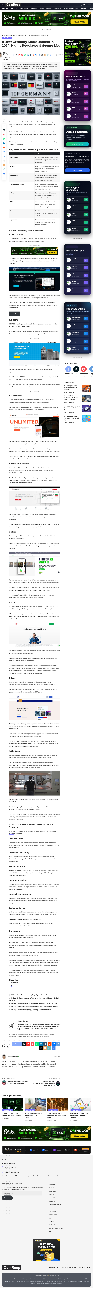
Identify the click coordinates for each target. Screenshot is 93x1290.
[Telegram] (82, 1267)
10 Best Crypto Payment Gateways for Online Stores (72, 408)
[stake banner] (46, 19)
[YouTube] (62, 1267)
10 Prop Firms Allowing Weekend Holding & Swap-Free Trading (34, 1006)
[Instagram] (65, 1267)
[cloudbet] (77, 53)
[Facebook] (68, 372)
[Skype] (75, 1267)
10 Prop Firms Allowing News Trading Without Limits (33, 1115)
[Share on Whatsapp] (25, 54)
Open (86, 260)
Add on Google (77, 170)
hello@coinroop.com (77, 144)
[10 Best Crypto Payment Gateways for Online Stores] (86, 408)
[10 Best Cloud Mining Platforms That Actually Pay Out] (86, 418)
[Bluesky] (87, 1267)
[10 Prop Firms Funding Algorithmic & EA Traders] (12, 1104)
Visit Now (14, 314)
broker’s (20, 870)
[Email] (44, 54)
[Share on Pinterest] (22, 54)
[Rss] (90, 1267)
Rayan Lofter (13, 1057)
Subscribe (7, 1198)
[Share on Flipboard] (19, 54)
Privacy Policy (23, 1036)
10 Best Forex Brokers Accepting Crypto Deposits (29, 995)
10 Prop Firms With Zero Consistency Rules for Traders (79, 1115)
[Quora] (77, 1267)
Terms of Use (32, 1034)
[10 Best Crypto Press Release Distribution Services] (86, 388)
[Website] (59, 1056)
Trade (86, 199)
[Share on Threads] (42, 54)
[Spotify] (80, 1267)
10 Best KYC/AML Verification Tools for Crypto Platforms (71, 398)
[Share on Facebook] (13, 54)
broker (28, 324)
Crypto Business (69, 392)
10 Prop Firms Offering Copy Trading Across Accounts (31, 1010)
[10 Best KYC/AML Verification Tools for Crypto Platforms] (86, 398)
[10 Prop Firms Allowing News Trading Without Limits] (35, 1104)
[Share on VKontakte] (36, 54)
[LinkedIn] (70, 1267)
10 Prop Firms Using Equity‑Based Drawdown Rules (56, 1115)
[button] (3, 5)
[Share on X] (16, 54)
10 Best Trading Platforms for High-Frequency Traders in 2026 (34, 1003)
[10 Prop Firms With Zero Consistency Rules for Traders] (80, 1104)
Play (86, 86)
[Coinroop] (13, 5)
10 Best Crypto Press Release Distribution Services (70, 387)
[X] (76, 372)
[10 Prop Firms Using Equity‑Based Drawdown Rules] (57, 1104)
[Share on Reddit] (33, 54)
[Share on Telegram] (39, 54)
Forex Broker (7, 37)
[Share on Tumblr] (30, 54)
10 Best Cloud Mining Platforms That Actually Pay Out (71, 418)
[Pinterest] (84, 372)
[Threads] (85, 1267)
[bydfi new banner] (46, 1250)
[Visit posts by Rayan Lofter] (4, 1056)
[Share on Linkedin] (28, 54)
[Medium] (72, 1267)
